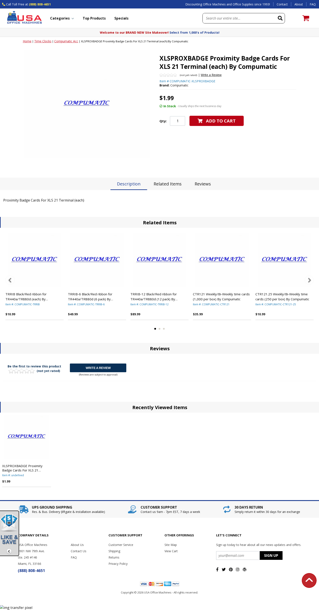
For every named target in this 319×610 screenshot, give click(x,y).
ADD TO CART (221, 121)
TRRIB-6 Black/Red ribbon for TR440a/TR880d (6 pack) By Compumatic (90, 296)
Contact (282, 4)
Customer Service (121, 545)
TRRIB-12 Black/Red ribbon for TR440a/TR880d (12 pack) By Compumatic (153, 296)
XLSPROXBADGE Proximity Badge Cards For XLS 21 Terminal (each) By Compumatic (25, 468)
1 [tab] (155, 329)
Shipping (114, 551)
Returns (114, 557)
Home (27, 41)
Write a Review (211, 75)
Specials (121, 18)
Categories (60, 18)
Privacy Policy (118, 564)
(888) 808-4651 (40, 4)
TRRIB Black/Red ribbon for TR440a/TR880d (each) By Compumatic (26, 296)
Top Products (94, 18)
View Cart (171, 551)
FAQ (313, 4)
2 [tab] (159, 329)
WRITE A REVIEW (98, 368)
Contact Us (78, 551)
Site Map (170, 545)
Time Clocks (42, 41)
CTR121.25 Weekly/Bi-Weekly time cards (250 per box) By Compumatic (282, 296)
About (298, 4)
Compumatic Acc (66, 41)
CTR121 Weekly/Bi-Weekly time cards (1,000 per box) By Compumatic (221, 296)
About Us (77, 545)
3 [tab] (164, 329)
